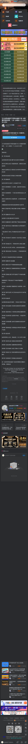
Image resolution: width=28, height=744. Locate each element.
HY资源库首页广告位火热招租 (16, 662)
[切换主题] (25, 731)
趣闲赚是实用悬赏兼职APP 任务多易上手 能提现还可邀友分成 (17, 688)
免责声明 (22, 718)
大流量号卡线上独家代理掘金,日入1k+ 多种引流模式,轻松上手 (17, 694)
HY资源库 (8, 720)
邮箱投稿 (17, 718)
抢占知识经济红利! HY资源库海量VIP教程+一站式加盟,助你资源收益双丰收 (17, 670)
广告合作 (11, 718)
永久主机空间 (22, 736)
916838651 (16, 378)
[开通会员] (25, 720)
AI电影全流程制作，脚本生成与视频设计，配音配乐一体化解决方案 (17, 675)
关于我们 (6, 718)
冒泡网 (11, 114)
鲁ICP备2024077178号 (20, 720)
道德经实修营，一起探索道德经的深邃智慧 (17, 682)
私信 (25, 125)
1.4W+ (12, 408)
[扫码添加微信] (25, 727)
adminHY (7, 125)
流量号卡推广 (15, 736)
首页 (3, 114)
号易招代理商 (9, 736)
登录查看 (14, 137)
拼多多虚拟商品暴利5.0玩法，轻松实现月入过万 (14, 88)
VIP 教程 (6, 114)
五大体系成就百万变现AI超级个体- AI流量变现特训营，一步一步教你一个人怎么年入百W (14, 120)
